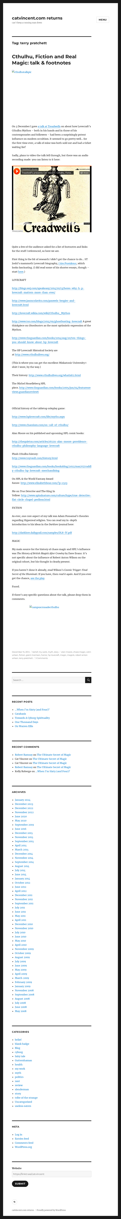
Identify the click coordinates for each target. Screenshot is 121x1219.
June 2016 (20, 828)
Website (17, 1168)
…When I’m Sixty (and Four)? (32, 709)
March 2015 (21, 849)
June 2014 (20, 874)
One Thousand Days (26, 722)
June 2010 (20, 936)
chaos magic (79, 652)
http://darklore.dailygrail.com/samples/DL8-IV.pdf (42, 532)
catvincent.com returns (37, 18)
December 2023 (24, 804)
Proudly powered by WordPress (51, 1210)
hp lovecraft (53, 655)
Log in (18, 1134)
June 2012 (20, 886)
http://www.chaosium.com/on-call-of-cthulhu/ (40, 424)
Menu (103, 19)
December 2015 (24, 833)
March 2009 (22, 978)
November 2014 (24, 857)
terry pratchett (26, 658)
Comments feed (24, 1142)
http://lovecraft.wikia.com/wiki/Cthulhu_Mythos (41, 313)
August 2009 (22, 957)
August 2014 (22, 866)
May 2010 (20, 940)
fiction (22, 655)
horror (44, 655)
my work (43, 652)
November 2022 (24, 812)
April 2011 (20, 920)
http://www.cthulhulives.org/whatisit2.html (55, 375)
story (56, 652)
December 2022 (24, 808)
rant (17, 1081)
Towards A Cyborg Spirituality (32, 717)
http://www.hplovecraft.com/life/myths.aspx (38, 416)
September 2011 (24, 903)
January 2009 (23, 986)
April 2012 (21, 891)
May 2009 (21, 969)
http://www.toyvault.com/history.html (35, 458)
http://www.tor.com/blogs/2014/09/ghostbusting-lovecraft (47, 321)
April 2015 (21, 845)
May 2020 (20, 820)
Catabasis (20, 713)
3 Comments (41, 658)
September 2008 (24, 994)
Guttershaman (23, 1060)
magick (71, 655)
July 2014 (20, 870)
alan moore (66, 652)
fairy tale (20, 1056)
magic (63, 655)
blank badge (22, 1043)
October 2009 (23, 953)
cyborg (19, 1052)
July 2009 (20, 961)
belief (35, 652)
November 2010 (24, 928)
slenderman (22, 1089)
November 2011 (24, 899)
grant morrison (33, 655)
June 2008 (21, 1007)
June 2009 (21, 965)
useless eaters (23, 1105)
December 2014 (24, 853)
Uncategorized (23, 1101)
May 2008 (20, 1011)
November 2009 (24, 949)
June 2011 (20, 911)
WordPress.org (23, 1146)
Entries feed (22, 1138)
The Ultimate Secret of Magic (54, 754)
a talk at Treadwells (49, 126)
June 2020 (21, 816)
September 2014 (24, 862)
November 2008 (24, 990)
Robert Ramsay (24, 754)
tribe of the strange (26, 1097)
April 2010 (21, 944)
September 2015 (24, 841)
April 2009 (21, 973)
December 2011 (23, 895)
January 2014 (22, 878)
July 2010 (20, 932)
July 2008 (20, 1002)
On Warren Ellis (24, 726)
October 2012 (22, 882)
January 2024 (22, 799)
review (19, 1085)
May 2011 (20, 915)
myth (50, 652)
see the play (37, 578)
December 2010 (24, 924)
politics (19, 1076)
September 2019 (24, 824)
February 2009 (23, 982)
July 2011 (20, 907)
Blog (17, 1047)
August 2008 (22, 998)
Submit (20, 1183)
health (19, 1064)
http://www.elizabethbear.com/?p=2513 (44, 482)
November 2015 (24, 837)
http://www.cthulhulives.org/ (32, 354)
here (20, 271)
